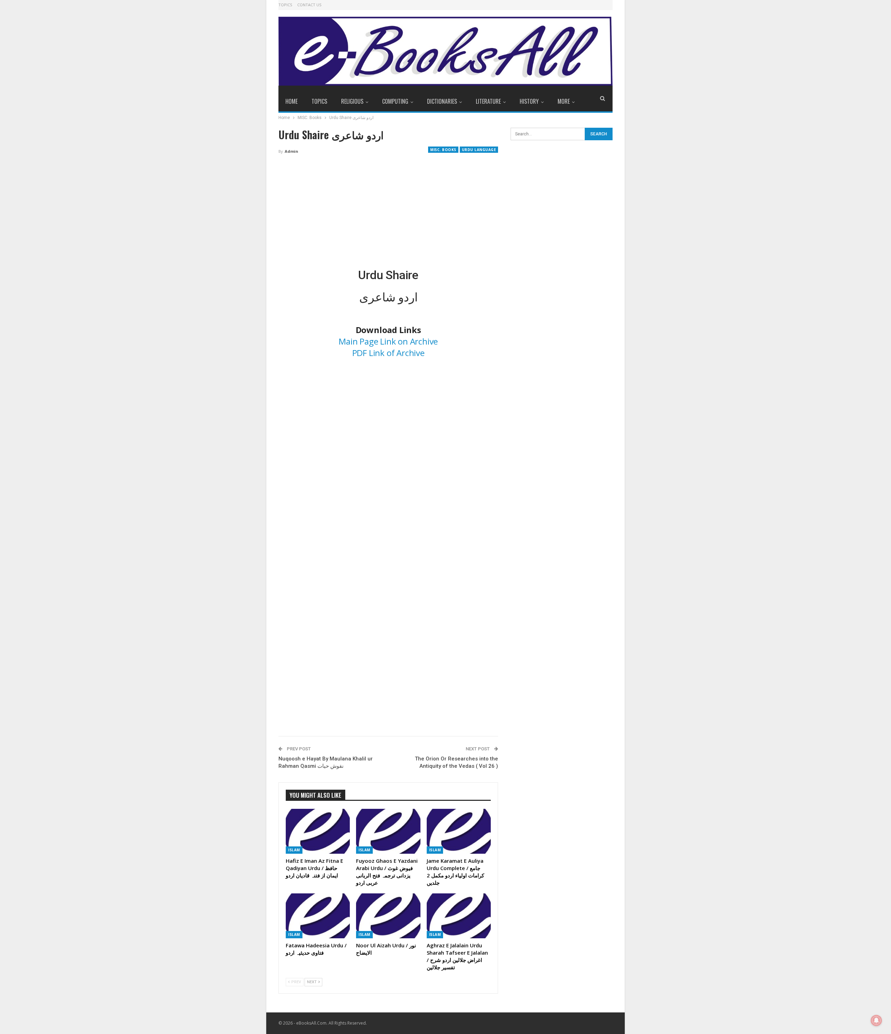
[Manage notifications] (876, 1020)
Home (291, 101)
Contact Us (309, 4)
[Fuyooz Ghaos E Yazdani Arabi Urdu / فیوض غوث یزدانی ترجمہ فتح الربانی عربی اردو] (388, 831)
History (529, 101)
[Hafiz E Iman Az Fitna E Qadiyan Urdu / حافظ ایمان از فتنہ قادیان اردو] (318, 831)
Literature (488, 101)
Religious (352, 101)
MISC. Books (443, 149)
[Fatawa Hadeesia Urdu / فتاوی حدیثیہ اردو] (318, 915)
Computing (395, 101)
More (564, 101)
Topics (285, 4)
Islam (294, 849)
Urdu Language (479, 149)
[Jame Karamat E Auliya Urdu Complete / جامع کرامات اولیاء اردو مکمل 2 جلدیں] (459, 831)
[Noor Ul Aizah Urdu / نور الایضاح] (388, 915)
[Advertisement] (388, 211)
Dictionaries (442, 101)
